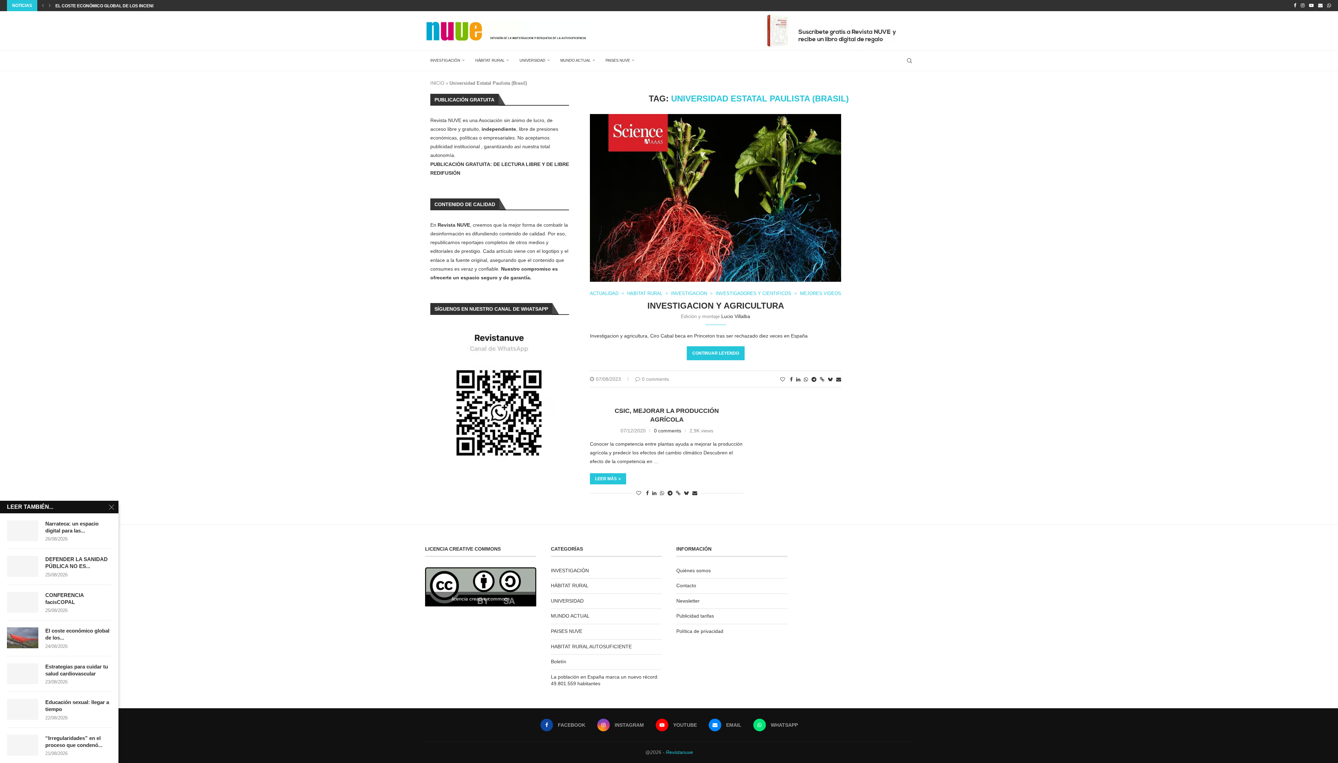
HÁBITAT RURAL (490, 60)
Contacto (686, 585)
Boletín (558, 661)
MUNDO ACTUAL (575, 60)
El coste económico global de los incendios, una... (116, 5)
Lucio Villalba (735, 316)
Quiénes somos (693, 570)
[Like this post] (782, 379)
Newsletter (688, 601)
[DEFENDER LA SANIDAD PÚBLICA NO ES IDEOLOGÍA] (22, 566)
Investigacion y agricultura (715, 305)
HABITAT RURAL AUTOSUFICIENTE (591, 646)
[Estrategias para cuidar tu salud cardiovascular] (22, 673)
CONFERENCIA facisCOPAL (64, 598)
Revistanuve (679, 752)
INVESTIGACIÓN (445, 60)
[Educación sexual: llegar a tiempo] (22, 709)
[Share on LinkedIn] (798, 379)
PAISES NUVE (618, 60)
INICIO (437, 83)
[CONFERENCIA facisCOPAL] (22, 602)
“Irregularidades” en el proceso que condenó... (73, 741)
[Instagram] (1303, 5)
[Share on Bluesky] (830, 379)
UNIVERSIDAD (532, 60)
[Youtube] (1311, 5)
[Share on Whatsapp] (806, 379)
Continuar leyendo (715, 353)
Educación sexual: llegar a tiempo (77, 705)
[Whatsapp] (1329, 5)
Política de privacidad (699, 631)
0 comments (655, 379)
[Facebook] (1295, 5)
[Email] (1320, 5)
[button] (43, 5)
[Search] (909, 61)
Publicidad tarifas (695, 616)
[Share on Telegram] (814, 379)
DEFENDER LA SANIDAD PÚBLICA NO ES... (76, 562)
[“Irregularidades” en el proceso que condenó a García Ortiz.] (22, 745)
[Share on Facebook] (791, 379)
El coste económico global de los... (77, 634)
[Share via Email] (838, 379)
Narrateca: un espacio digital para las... (72, 527)
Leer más (606, 478)
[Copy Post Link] (822, 379)
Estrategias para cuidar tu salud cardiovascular (76, 670)
